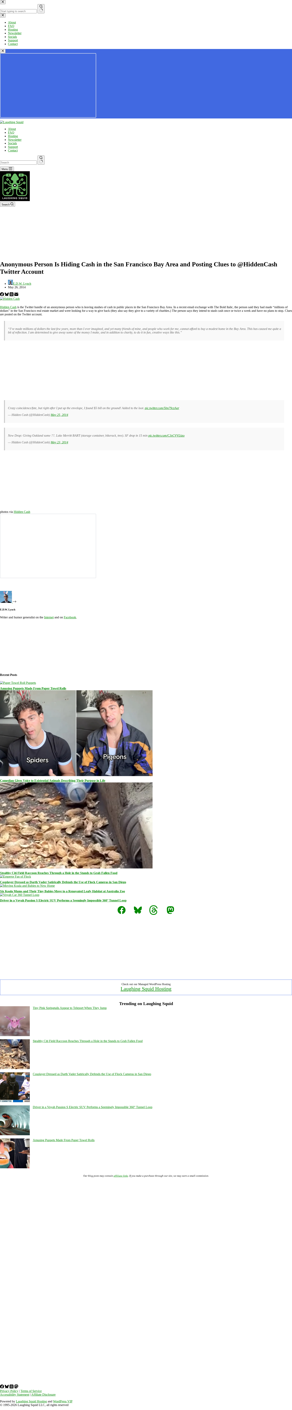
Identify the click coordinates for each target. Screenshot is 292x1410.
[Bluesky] (7, 295)
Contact (13, 150)
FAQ (11, 132)
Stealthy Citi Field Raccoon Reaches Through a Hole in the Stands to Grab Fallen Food (58, 873)
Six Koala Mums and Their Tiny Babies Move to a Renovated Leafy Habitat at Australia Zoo (62, 891)
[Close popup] (3, 51)
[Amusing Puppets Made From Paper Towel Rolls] (18, 682)
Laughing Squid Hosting (146, 989)
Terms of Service (31, 1391)
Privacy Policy (9, 1391)
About (12, 129)
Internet (49, 617)
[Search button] (41, 160)
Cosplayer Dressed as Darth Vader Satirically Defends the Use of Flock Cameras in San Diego (63, 882)
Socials (12, 143)
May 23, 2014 (59, 442)
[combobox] (18, 162)
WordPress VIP (63, 1401)
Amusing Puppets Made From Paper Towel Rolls (33, 688)
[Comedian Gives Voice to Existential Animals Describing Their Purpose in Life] (76, 775)
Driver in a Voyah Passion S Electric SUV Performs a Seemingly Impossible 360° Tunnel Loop (63, 900)
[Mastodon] (16, 1387)
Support (13, 147)
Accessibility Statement (14, 1394)
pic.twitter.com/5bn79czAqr (162, 408)
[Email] (16, 295)
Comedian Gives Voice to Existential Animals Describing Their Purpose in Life (52, 780)
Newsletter (14, 139)
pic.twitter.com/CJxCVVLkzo (166, 435)
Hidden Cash (8, 307)
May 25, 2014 (59, 415)
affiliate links (121, 1175)
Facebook (70, 617)
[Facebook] (2, 295)
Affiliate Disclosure (43, 1394)
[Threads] (12, 295)
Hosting (13, 136)
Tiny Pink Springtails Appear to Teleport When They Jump (70, 1008)
